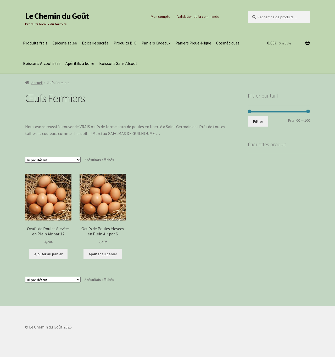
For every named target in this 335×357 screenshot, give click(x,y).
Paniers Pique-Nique (193, 43)
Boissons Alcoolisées (41, 63)
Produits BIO (125, 43)
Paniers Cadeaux (156, 43)
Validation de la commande (198, 16)
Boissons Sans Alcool (118, 63)
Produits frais (35, 43)
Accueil (37, 82)
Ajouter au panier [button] (48, 254)
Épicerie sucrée (95, 43)
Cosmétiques (227, 43)
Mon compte (160, 16)
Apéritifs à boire (79, 63)
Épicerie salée (64, 43)
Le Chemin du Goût (57, 16)
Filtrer (258, 121)
